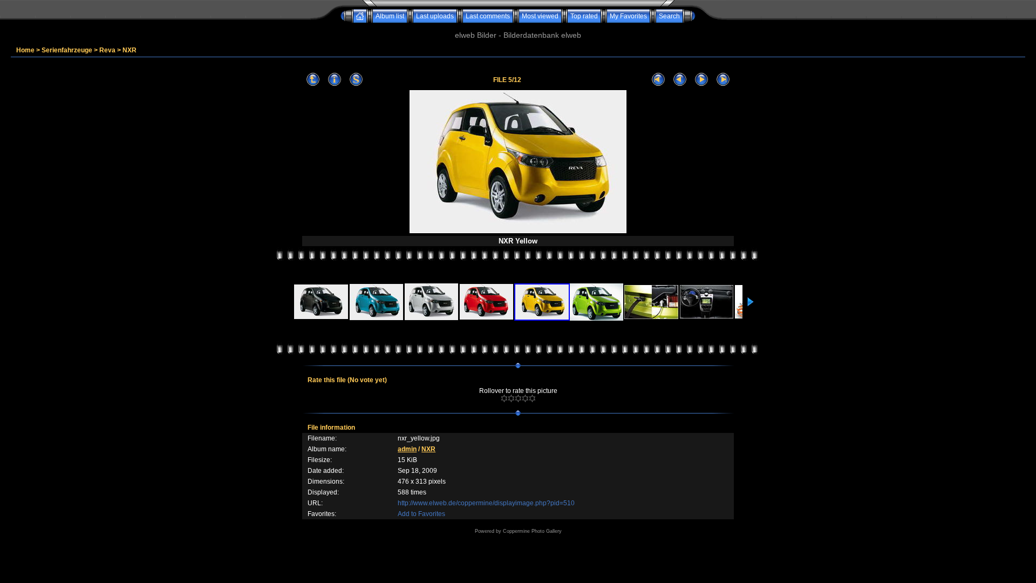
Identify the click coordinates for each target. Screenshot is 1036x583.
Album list (390, 16)
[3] (518, 398)
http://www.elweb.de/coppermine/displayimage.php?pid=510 (486, 503)
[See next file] (701, 79)
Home (25, 50)
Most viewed (540, 16)
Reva (107, 50)
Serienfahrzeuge (67, 50)
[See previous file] (680, 79)
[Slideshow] (356, 79)
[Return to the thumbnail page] (313, 79)
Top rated (584, 16)
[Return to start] (658, 79)
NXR (129, 50)
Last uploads (435, 16)
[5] (532, 398)
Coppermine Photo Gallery (532, 531)
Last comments (488, 16)
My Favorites (628, 16)
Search (669, 16)
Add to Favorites (421, 514)
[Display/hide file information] (334, 79)
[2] (511, 398)
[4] (525, 398)
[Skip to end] (723, 79)
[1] (504, 398)
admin (407, 449)
